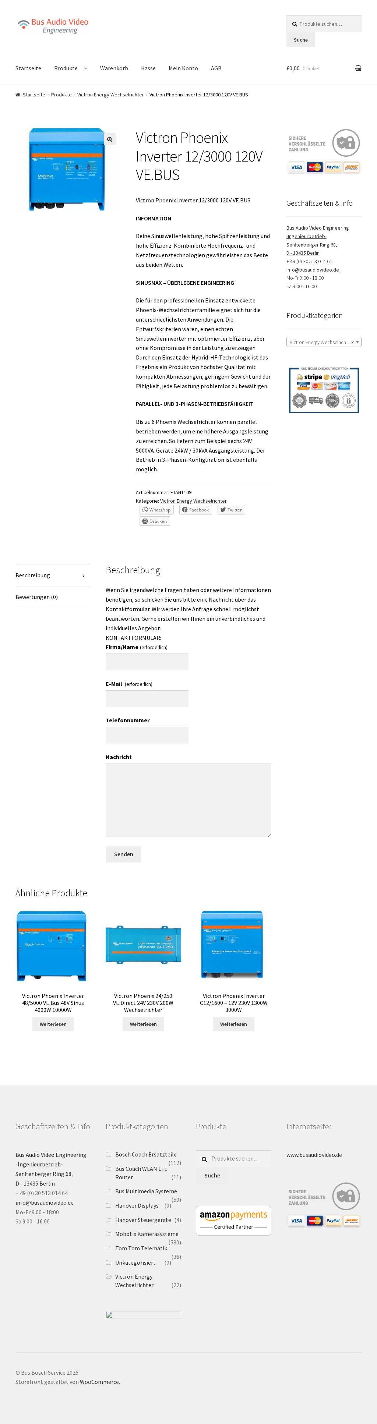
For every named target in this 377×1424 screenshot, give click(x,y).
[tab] (53, 576)
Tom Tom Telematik (141, 1248)
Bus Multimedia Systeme (146, 1191)
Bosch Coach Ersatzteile (146, 1154)
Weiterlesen (53, 1024)
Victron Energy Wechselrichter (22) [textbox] (325, 342)
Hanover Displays (137, 1205)
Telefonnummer (127, 720)
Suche (301, 39)
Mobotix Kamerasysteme (147, 1233)
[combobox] (324, 342)
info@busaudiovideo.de (312, 269)
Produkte (66, 68)
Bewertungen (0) (36, 597)
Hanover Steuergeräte (143, 1219)
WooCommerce (99, 1381)
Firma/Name (136, 647)
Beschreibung (32, 575)
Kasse (148, 68)
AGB (216, 68)
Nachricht (119, 757)
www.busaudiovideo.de (314, 1154)
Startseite (28, 68)
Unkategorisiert (135, 1262)
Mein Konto (183, 68)
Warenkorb (114, 68)
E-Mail (129, 683)
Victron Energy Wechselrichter (110, 94)
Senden (123, 854)
